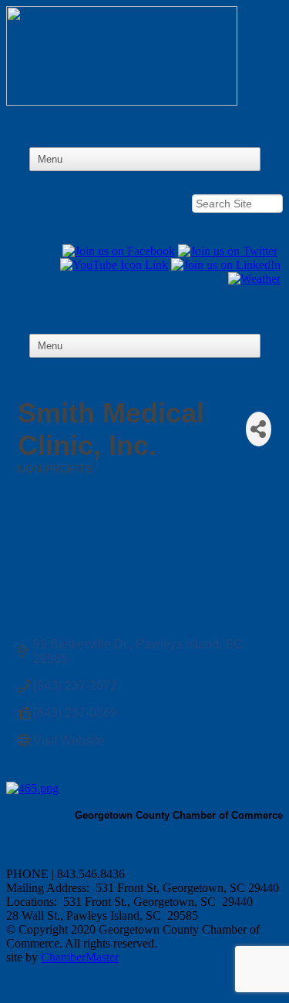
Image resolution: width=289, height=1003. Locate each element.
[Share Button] (258, 429)
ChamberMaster (80, 957)
